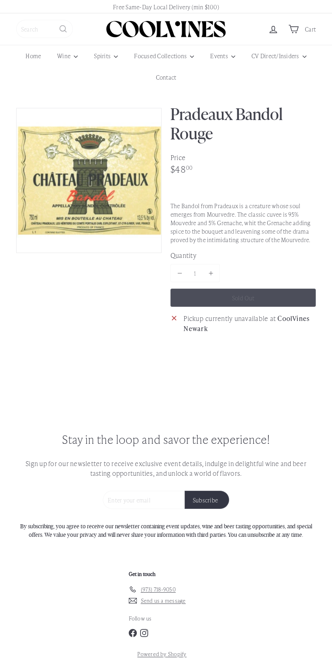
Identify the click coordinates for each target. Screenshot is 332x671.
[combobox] (44, 29)
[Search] (63, 29)
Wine (64, 55)
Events (219, 55)
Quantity (183, 255)
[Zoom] (89, 180)
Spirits (103, 55)
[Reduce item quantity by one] (179, 273)
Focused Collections (161, 55)
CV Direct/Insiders (275, 55)
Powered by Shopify (161, 654)
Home (33, 55)
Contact (166, 77)
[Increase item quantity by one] (211, 273)
